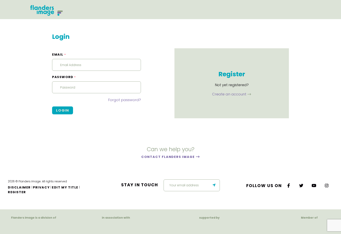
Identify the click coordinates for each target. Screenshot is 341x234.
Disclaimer (19, 187)
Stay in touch (139, 185)
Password (64, 77)
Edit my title (65, 187)
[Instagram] (326, 185)
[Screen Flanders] (116, 225)
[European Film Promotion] (309, 225)
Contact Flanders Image (168, 157)
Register (17, 192)
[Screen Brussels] (229, 225)
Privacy (41, 187)
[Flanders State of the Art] (196, 225)
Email (59, 54)
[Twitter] (301, 185)
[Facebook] (288, 185)
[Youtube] (314, 185)
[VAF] (33, 225)
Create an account (229, 94)
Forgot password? (124, 99)
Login (62, 110)
